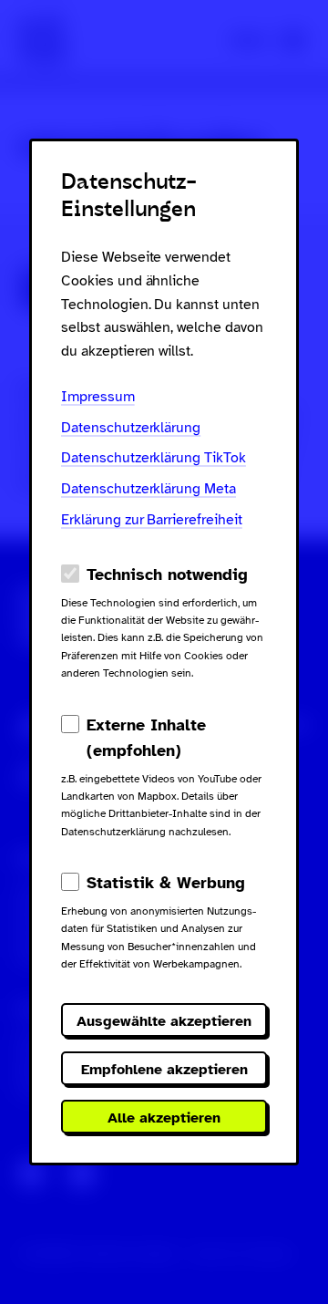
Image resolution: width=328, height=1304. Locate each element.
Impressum (98, 397)
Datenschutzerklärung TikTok (153, 458)
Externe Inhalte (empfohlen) (146, 738)
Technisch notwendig (167, 574)
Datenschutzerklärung (130, 428)
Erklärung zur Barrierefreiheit (151, 520)
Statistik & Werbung (166, 883)
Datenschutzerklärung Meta (148, 489)
